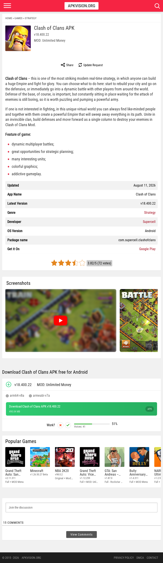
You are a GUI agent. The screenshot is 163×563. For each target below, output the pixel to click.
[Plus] (68, 425)
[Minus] (60, 425)
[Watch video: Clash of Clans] (60, 320)
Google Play (147, 249)
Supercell (149, 222)
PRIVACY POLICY (124, 557)
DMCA (140, 557)
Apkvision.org (81, 5)
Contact (152, 557)
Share (69, 65)
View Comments (81, 534)
